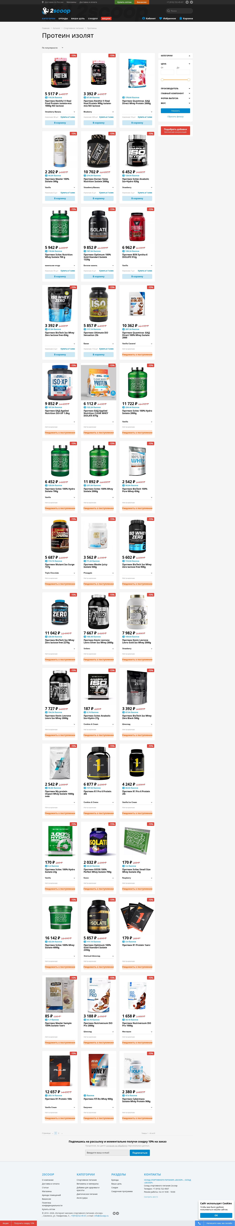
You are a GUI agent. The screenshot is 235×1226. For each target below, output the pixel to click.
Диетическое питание (87, 1194)
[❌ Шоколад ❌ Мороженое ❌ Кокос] (137, 1107)
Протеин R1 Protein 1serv (136, 945)
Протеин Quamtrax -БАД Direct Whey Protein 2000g (136, 102)
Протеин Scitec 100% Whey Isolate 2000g (98, 490)
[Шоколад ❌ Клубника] (137, 724)
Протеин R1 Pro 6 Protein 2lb (136, 792)
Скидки (93, 18)
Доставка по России (54, 2)
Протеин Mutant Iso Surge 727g (59, 565)
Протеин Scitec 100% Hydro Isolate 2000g (137, 412)
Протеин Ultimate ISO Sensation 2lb (96, 333)
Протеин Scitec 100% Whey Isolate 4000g (59, 946)
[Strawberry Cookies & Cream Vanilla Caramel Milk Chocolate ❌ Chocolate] (137, 112)
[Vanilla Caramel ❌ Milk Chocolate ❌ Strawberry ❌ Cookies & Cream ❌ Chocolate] (137, 343)
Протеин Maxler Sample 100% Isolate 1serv (58, 1024)
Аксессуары (82, 1198)
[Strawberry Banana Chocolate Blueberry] (60, 112)
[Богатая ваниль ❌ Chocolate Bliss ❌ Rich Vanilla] (99, 265)
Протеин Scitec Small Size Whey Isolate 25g (136, 870)
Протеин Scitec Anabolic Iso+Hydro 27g (97, 716)
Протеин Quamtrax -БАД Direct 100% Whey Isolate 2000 (136, 335)
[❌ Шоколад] (60, 956)
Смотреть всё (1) (151, 1197)
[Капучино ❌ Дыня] (99, 1107)
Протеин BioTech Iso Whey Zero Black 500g (136, 716)
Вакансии (46, 1199)
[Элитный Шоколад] (99, 956)
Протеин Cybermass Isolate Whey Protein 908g (136, 1100)
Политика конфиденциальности (52, 1204)
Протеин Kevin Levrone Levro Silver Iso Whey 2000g (98, 641)
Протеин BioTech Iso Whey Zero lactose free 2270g (59, 641)
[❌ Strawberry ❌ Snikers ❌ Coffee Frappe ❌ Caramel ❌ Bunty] (60, 724)
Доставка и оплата (50, 1183)
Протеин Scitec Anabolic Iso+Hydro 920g (135, 180)
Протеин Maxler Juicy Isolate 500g (95, 565)
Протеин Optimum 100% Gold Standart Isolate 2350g (97, 947)
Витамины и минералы (88, 1183)
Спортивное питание (87, 1180)
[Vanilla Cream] (60, 1107)
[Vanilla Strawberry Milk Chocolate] (60, 187)
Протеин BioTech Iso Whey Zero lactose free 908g (136, 565)
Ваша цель (78, 18)
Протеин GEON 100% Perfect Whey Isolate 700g (97, 870)
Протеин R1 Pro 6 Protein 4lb (97, 792)
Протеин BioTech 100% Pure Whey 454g (134, 490)
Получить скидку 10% (24, 1223)
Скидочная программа (122, 1191)
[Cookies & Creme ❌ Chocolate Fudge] (99, 802)
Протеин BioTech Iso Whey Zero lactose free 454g (59, 333)
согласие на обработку (116, 1145)
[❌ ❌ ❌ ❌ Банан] (60, 802)
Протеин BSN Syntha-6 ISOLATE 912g (134, 255)
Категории (48, 18)
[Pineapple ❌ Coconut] (99, 573)
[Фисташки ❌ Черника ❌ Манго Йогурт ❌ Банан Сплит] (137, 1032)
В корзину (60, 122)
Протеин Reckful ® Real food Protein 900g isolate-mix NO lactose (97, 103)
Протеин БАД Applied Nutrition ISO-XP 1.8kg (57, 412)
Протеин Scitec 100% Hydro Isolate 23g (60, 870)
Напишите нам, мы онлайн (219, 1223)
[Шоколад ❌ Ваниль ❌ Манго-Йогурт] (99, 1032)
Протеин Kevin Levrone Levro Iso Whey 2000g (58, 716)
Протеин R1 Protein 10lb (58, 1099)
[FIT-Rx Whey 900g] (98, 1070)
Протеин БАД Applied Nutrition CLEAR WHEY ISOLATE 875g (96, 413)
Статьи (45, 1187)
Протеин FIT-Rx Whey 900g (98, 1099)
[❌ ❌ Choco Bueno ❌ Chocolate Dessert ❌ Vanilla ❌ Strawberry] (60, 422)
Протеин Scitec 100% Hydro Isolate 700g (60, 490)
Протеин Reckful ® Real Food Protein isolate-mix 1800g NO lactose (58, 103)
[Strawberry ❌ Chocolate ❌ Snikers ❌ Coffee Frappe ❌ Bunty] (137, 648)
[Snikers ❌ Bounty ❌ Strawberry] (99, 648)
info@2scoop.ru (101, 1215)
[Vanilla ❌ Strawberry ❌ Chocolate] (137, 422)
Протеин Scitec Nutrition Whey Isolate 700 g (59, 255)
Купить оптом (124, 2)
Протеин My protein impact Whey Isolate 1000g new (59, 793)
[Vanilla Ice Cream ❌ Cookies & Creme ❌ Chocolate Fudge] (137, 802)
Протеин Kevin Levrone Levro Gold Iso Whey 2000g (136, 641)
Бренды (63, 18)
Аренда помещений (51, 1195)
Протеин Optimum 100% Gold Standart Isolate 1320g (97, 257)
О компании (47, 1180)
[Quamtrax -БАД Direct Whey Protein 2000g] (137, 72)
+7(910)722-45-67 (78, 1215)
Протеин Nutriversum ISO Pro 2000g (98, 1024)
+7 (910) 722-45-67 (175, 2)
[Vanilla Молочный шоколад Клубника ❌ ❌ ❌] (137, 265)
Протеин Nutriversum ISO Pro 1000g (136, 1024)
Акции (106, 18)
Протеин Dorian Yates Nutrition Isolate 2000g (96, 180)
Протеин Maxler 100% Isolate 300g (57, 180)
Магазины (47, 1191)
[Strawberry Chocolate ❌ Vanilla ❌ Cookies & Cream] (137, 187)
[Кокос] (99, 878)
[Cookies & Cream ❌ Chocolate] (99, 724)
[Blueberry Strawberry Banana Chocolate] (99, 112)
